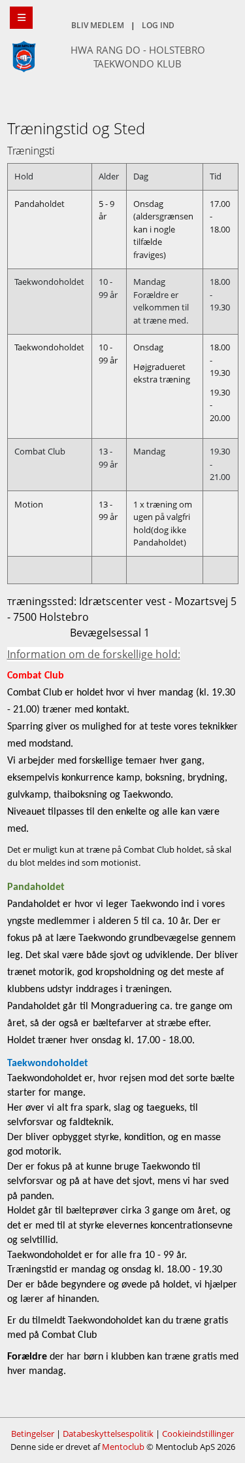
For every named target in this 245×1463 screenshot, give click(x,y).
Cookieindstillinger (198, 1433)
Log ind (158, 25)
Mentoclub (123, 1447)
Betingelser (32, 1433)
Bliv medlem (97, 25)
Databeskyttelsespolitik (108, 1433)
